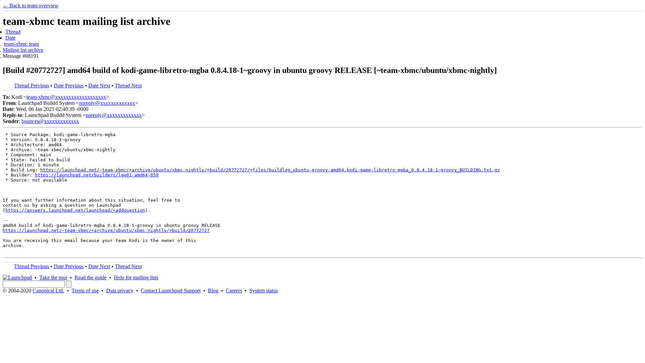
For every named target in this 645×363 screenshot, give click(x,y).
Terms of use (85, 290)
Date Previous (69, 85)
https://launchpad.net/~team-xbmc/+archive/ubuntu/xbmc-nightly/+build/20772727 (106, 230)
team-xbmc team (21, 44)
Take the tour (53, 277)
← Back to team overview (30, 5)
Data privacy (119, 290)
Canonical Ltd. (48, 290)
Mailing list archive (23, 50)
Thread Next (128, 85)
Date (10, 38)
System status (263, 290)
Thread (12, 32)
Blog (213, 290)
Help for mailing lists (136, 277)
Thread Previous (31, 85)
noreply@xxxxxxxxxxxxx (107, 103)
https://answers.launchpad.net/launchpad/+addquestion (75, 210)
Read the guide (90, 277)
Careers (234, 290)
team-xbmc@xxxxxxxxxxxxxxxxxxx (66, 97)
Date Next (99, 85)
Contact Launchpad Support (171, 290)
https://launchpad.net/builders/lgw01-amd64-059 (97, 174)
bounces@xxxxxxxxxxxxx (50, 121)
